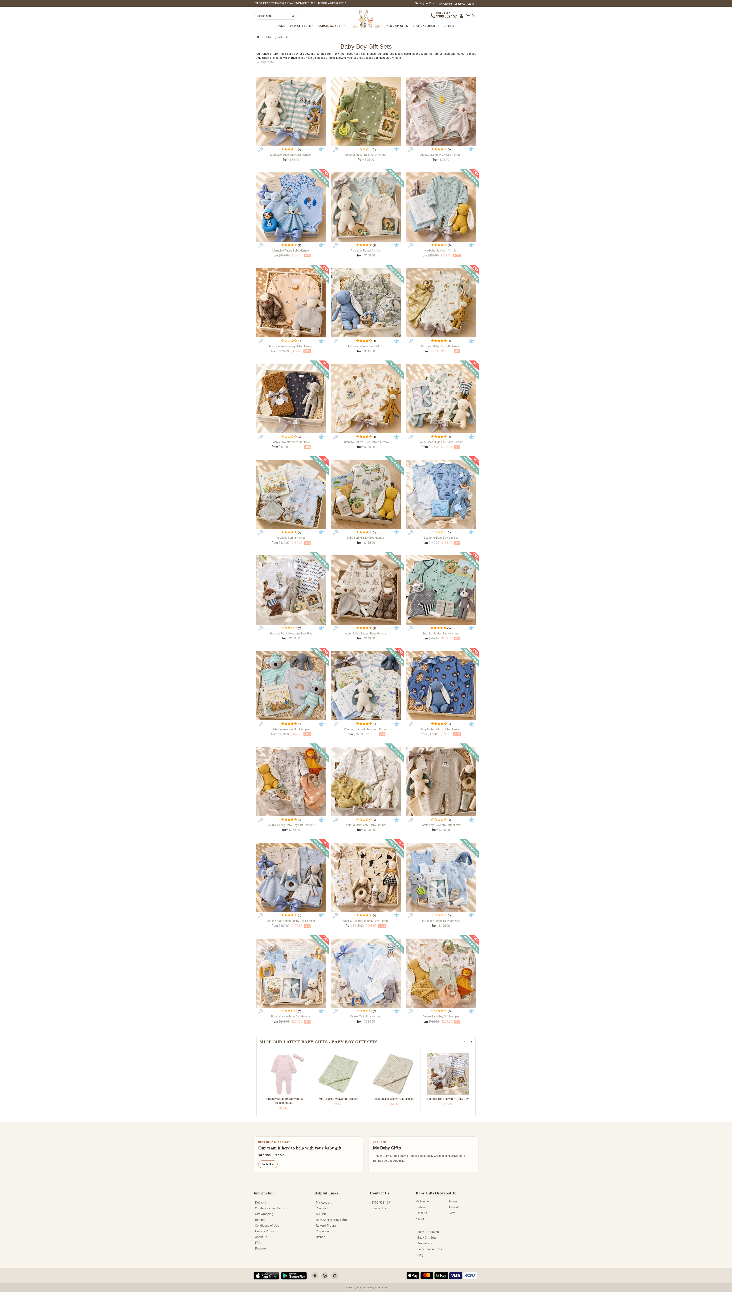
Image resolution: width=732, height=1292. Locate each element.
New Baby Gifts (397, 25)
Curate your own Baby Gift (272, 1208)
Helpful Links (326, 1193)
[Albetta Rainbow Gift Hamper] (291, 685)
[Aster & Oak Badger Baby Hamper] (366, 590)
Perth (452, 1212)
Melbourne (422, 1201)
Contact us (268, 1164)
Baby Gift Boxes (428, 1232)
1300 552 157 (446, 16)
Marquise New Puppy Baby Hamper (291, 346)
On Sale (449, 25)
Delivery (260, 1202)
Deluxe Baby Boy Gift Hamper (441, 1016)
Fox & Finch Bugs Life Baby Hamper (441, 442)
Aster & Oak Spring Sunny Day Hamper (291, 921)
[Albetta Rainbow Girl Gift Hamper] (441, 111)
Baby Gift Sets (427, 1237)
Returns (260, 1220)
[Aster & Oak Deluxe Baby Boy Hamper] (366, 877)
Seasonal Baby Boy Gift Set (441, 537)
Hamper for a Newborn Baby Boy (291, 633)
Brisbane (421, 1207)
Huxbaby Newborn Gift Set (441, 250)
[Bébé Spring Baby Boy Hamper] (366, 494)
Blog (420, 1255)
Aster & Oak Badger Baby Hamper (366, 633)
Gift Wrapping (264, 1214)
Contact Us (379, 1193)
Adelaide (454, 1207)
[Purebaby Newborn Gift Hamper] (291, 973)
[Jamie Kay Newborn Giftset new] (441, 781)
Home (281, 25)
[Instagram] (324, 1275)
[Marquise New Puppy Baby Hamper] (291, 302)
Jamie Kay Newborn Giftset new (441, 825)
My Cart (321, 1214)
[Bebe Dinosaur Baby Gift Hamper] (366, 111)
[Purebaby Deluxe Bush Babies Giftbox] (366, 398)
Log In (470, 3)
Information (264, 1193)
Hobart (420, 1218)
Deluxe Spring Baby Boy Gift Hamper (291, 825)
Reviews (261, 1248)
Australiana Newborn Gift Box (366, 346)
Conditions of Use (267, 1225)
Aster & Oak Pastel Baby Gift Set (366, 825)
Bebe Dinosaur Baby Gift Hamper (365, 154)
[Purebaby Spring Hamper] (291, 494)
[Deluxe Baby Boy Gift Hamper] (441, 973)
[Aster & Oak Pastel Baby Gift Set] (366, 781)
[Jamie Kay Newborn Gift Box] (291, 398)
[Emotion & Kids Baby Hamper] (441, 590)
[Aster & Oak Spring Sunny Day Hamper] (291, 877)
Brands (320, 1237)
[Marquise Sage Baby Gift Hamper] (291, 111)
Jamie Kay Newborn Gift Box (291, 442)
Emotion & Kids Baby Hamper (441, 633)
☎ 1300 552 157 (271, 1155)
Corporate (322, 1231)
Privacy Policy (264, 1231)
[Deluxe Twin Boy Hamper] (366, 973)
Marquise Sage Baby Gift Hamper (291, 154)
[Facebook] (315, 1275)
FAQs (258, 1243)
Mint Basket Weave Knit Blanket (338, 1099)
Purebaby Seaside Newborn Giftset (366, 729)
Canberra (421, 1212)
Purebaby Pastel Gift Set (366, 250)
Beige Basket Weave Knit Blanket (393, 1099)
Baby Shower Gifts (429, 1249)
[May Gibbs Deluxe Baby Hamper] (441, 685)
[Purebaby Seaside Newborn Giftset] (366, 685)
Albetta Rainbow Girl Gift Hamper (441, 154)
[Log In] (462, 16)
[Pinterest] (334, 1275)
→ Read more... (265, 62)
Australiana (424, 1243)
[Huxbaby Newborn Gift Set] (441, 207)
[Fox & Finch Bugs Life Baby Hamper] (441, 398)
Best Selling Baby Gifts (331, 1220)
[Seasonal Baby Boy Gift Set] (441, 494)
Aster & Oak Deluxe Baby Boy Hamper (365, 921)
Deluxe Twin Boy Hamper (365, 1016)
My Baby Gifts (387, 1148)
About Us (261, 1237)
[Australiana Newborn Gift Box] (366, 302)
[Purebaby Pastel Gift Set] (366, 207)
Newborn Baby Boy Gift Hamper (441, 346)
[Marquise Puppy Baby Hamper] (291, 207)
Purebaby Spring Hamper (291, 537)
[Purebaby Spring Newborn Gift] (441, 877)
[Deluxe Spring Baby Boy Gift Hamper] (291, 781)
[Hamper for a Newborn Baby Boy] (291, 590)
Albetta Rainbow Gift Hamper (291, 729)
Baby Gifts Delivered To (436, 1193)
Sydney (453, 1201)
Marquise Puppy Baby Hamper (291, 250)
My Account (445, 3)
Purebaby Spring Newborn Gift (441, 921)
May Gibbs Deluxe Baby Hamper (441, 729)
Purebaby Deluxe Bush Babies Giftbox (366, 442)
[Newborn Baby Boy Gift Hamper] (441, 302)
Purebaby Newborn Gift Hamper (291, 1016)
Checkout (460, 3)
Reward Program (327, 1225)
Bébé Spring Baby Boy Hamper (366, 537)
